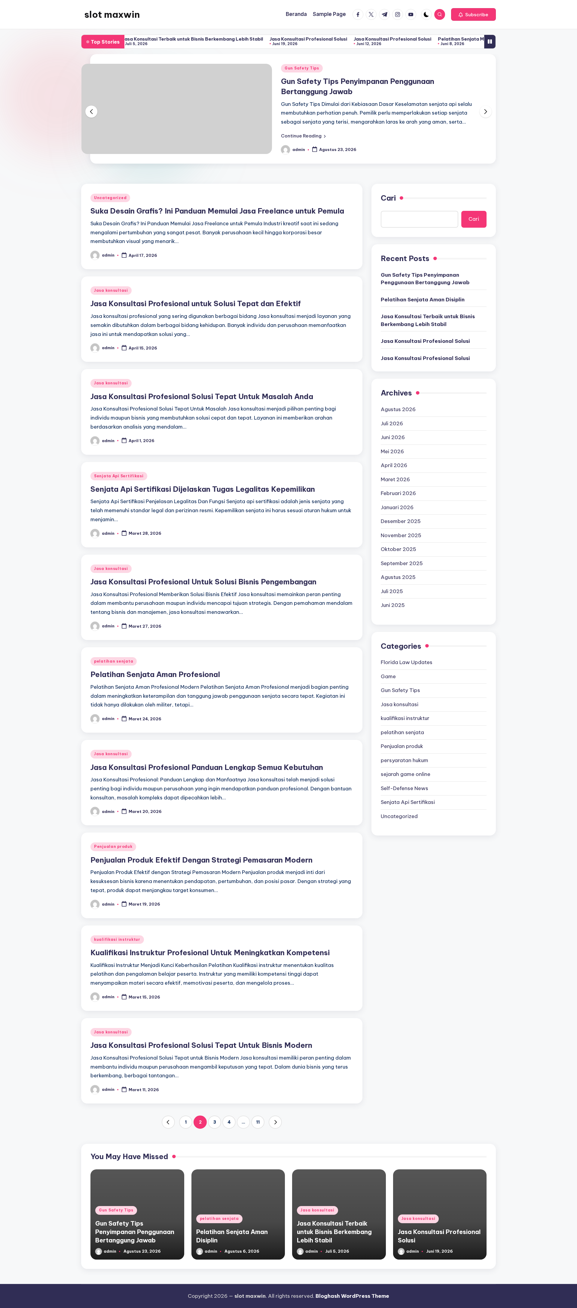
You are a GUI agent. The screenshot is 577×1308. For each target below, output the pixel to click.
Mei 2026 (392, 451)
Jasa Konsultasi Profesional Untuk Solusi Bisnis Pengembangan (203, 581)
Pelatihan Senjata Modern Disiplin (437, 39)
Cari (388, 197)
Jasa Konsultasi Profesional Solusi (270, 39)
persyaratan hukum (404, 760)
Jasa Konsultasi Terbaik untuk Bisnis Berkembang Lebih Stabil (154, 39)
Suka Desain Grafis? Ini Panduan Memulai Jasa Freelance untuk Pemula (217, 210)
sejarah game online (405, 774)
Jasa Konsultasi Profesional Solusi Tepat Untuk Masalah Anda (201, 396)
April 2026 (394, 465)
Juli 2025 (392, 591)
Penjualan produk (113, 846)
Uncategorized (110, 197)
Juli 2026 (392, 423)
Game (388, 676)
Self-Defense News (404, 788)
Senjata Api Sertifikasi (119, 476)
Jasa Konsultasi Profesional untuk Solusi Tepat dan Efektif (195, 303)
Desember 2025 (401, 521)
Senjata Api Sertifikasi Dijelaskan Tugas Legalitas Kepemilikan (202, 489)
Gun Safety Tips (302, 68)
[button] (473, 14)
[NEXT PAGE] (275, 1122)
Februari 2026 (398, 493)
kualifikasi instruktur (117, 939)
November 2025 (401, 535)
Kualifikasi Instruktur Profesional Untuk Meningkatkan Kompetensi (210, 952)
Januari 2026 (397, 507)
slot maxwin (112, 14)
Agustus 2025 (398, 577)
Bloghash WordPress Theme (352, 1296)
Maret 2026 (395, 479)
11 (258, 1122)
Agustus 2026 (398, 409)
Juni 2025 (393, 605)
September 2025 (402, 563)
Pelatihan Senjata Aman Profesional (155, 674)
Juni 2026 (393, 437)
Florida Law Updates (406, 662)
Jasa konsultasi (111, 290)
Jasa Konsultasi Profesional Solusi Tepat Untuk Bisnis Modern (201, 1045)
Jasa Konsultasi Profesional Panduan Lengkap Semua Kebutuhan (206, 767)
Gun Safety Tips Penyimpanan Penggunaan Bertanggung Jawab (425, 278)
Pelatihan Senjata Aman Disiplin (423, 299)
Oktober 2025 (398, 549)
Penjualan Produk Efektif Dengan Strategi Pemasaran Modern (201, 859)
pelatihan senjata (113, 661)
